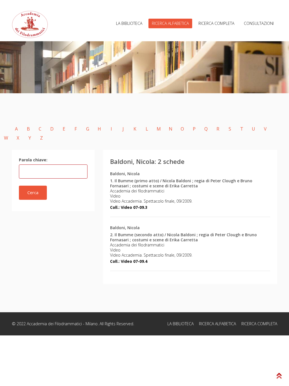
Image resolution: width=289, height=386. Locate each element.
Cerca (32, 192)
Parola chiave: (33, 159)
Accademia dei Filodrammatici (54, 323)
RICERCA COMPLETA (216, 23)
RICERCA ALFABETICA (170, 23)
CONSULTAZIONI (259, 23)
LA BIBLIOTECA (129, 23)
